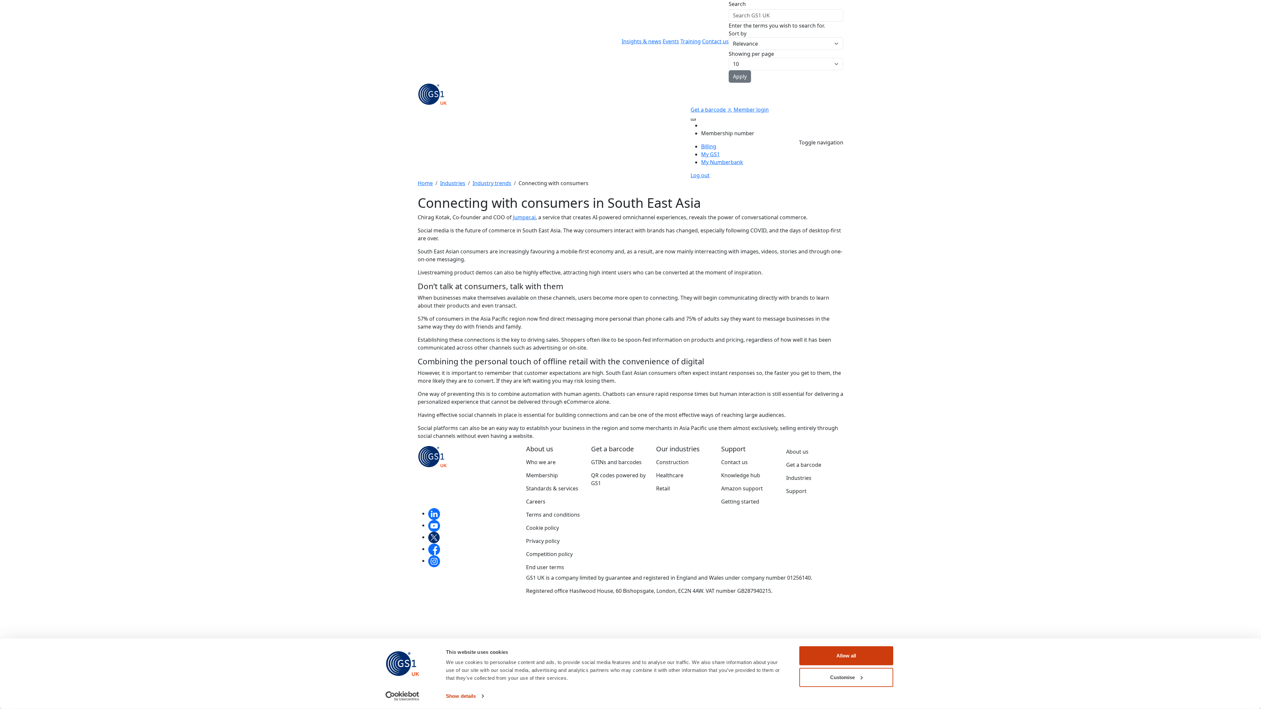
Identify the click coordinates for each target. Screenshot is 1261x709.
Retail (663, 488)
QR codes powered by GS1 (618, 479)
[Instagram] (434, 560)
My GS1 (710, 154)
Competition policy (549, 554)
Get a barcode (709, 109)
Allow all (846, 655)
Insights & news (641, 41)
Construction (672, 462)
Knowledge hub (740, 475)
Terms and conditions (553, 514)
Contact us (715, 41)
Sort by (737, 33)
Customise (842, 677)
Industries (452, 183)
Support (796, 491)
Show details (461, 696)
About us (797, 451)
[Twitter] (434, 537)
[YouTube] (434, 525)
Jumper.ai (524, 217)
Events (671, 41)
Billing (708, 146)
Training (690, 41)
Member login (750, 109)
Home (425, 183)
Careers (535, 501)
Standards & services (552, 488)
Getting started (740, 501)
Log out (700, 175)
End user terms (545, 567)
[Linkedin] (434, 513)
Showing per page (751, 53)
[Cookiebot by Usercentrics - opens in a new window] (402, 696)
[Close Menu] (693, 119)
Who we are (541, 462)
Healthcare (669, 475)
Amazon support (742, 488)
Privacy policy (543, 541)
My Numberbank (722, 162)
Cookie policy (542, 527)
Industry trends (492, 183)
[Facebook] (434, 548)
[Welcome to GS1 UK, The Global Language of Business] (432, 93)
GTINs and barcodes (616, 462)
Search (737, 4)
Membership (542, 475)
